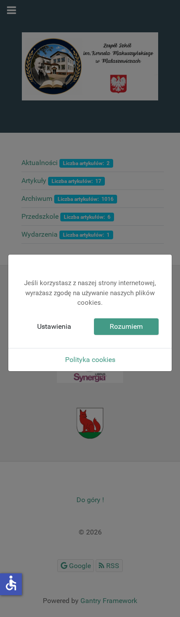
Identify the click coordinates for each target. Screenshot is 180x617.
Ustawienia (54, 326)
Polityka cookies (90, 359)
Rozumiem (126, 326)
